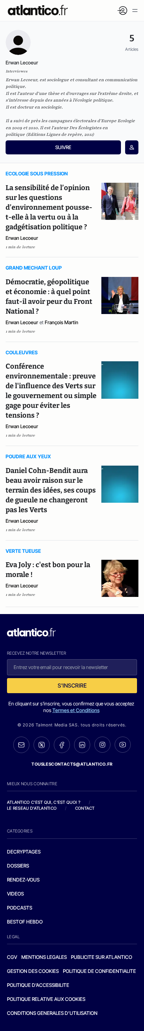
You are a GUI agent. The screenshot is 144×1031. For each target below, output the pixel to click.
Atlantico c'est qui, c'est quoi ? (43, 802)
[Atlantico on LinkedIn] (82, 745)
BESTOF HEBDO (25, 922)
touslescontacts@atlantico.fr (72, 764)
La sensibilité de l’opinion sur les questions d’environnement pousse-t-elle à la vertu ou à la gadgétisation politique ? (49, 207)
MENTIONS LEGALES (44, 957)
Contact (85, 808)
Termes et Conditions (76, 710)
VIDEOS (15, 894)
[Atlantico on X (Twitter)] (42, 745)
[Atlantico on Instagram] (102, 745)
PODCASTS (19, 908)
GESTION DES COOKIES (33, 971)
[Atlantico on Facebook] (62, 745)
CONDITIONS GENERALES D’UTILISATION (52, 1013)
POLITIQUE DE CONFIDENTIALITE (99, 971)
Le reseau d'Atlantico (32, 808)
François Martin (61, 322)
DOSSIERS (18, 866)
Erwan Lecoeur (22, 238)
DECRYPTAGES (24, 852)
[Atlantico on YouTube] (123, 745)
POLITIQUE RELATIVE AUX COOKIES (46, 999)
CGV (12, 957)
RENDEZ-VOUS (23, 880)
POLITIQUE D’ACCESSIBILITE (38, 985)
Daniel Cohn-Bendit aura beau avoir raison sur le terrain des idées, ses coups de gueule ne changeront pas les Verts (51, 490)
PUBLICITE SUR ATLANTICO (101, 957)
